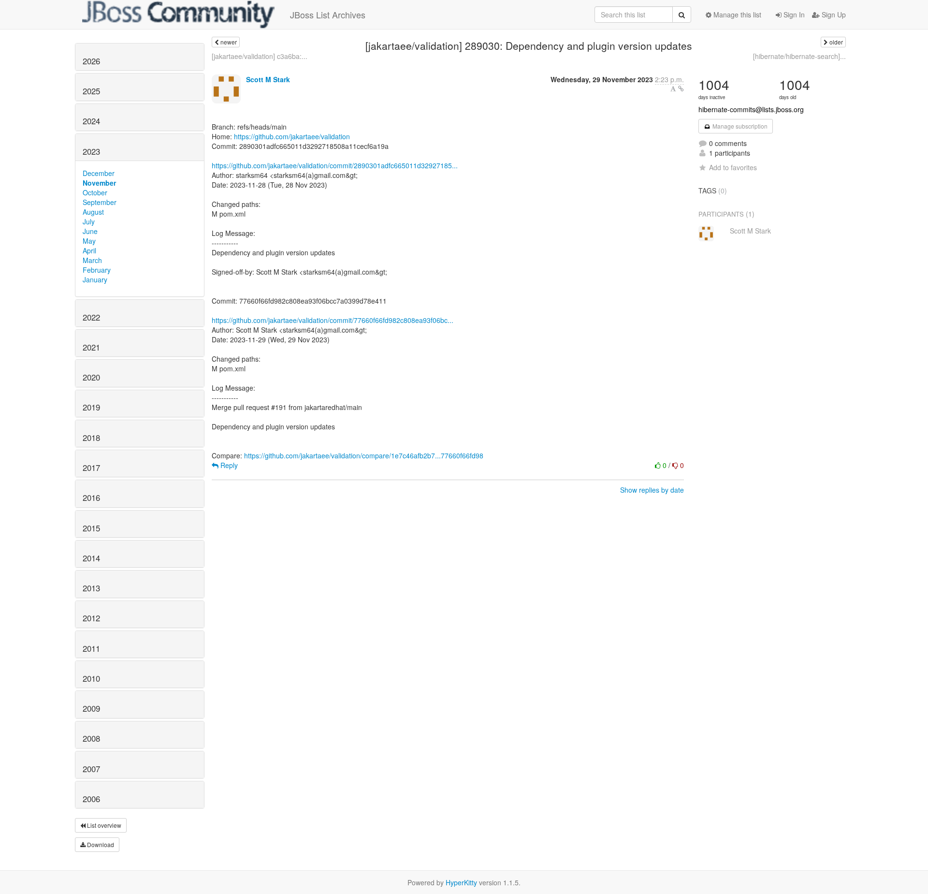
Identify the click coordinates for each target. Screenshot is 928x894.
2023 (91, 151)
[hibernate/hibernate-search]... (799, 56)
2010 (91, 678)
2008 (91, 738)
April (89, 250)
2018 (91, 437)
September (99, 202)
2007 (91, 769)
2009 (91, 708)
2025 (91, 91)
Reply (228, 465)
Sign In (793, 14)
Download (100, 844)
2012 (91, 618)
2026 (91, 61)
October (95, 192)
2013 (91, 588)
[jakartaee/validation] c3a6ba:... (259, 56)
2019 (91, 407)
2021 (91, 347)
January (95, 279)
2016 (91, 497)
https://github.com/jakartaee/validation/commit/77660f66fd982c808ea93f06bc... (332, 320)
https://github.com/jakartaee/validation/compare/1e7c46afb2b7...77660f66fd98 (363, 455)
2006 (91, 799)
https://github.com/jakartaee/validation (292, 136)
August (93, 212)
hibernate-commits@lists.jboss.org (751, 109)
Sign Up (833, 14)
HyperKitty (461, 882)
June (90, 231)
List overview (103, 825)
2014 (91, 558)
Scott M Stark (268, 79)
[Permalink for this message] (681, 88)
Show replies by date (652, 490)
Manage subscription (739, 126)
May (89, 241)
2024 (91, 121)
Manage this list (736, 14)
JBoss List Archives (327, 14)
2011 (91, 648)
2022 (91, 317)
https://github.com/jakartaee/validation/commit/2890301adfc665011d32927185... (335, 165)
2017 (91, 467)
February (97, 270)
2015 (91, 528)
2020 (91, 377)
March (92, 260)
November (99, 183)
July (89, 221)
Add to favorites (733, 167)
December (99, 173)
